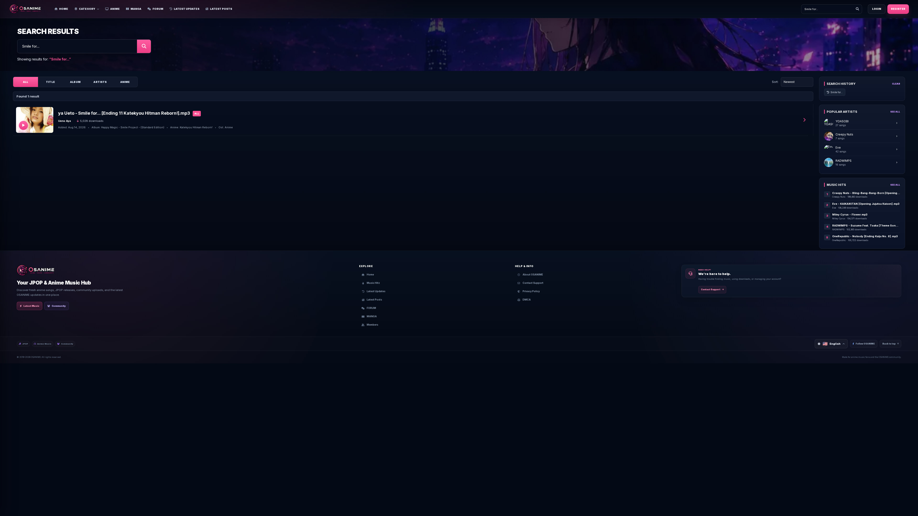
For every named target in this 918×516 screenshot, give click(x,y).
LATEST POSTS (221, 9)
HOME (63, 9)
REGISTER (898, 9)
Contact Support (710, 289)
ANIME (115, 9)
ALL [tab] (25, 82)
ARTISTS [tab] (100, 82)
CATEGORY (87, 9)
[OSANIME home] (27, 9)
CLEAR (896, 83)
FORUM (158, 9)
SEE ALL (895, 111)
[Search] (857, 9)
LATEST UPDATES (186, 9)
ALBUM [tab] (75, 82)
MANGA (136, 9)
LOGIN (876, 9)
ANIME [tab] (125, 82)
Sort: (775, 82)
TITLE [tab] (50, 82)
